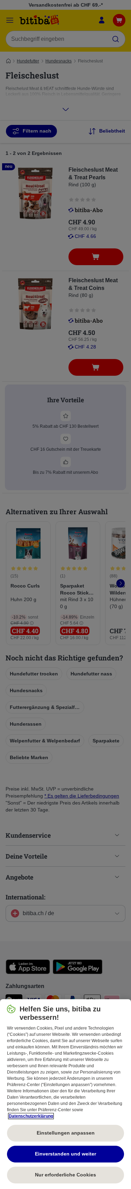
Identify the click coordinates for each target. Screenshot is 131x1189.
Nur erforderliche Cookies (65, 1174)
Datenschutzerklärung (31, 1116)
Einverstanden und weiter (65, 1154)
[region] (65, 1094)
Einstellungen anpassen (66, 1133)
